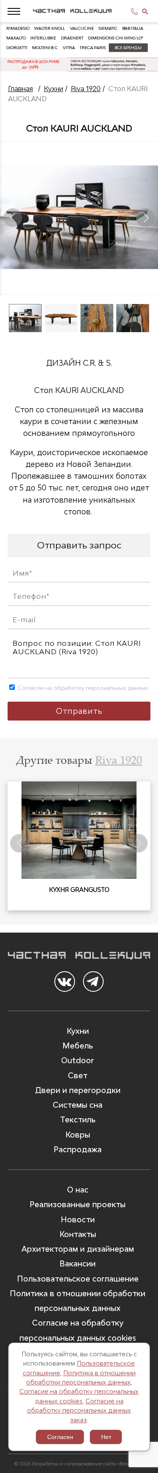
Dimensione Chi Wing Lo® (115, 38)
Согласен (60, 1437)
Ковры (77, 1134)
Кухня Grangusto (79, 889)
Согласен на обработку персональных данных (82, 687)
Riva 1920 (86, 88)
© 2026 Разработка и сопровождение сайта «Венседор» (79, 1463)
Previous (12, 217)
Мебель (77, 1045)
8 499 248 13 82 (135, 11)
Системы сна (77, 1105)
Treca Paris (93, 47)
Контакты (77, 1234)
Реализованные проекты (77, 1204)
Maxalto (16, 38)
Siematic (108, 28)
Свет (77, 1075)
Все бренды (128, 47)
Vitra (69, 47)
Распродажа (78, 1149)
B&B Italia (132, 28)
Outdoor (77, 1060)
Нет (106, 1437)
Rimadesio (17, 28)
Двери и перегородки (78, 1090)
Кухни (53, 88)
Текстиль (77, 1119)
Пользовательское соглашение (78, 1278)
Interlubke (43, 38)
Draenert (72, 38)
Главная (20, 88)
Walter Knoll (49, 28)
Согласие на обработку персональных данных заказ (79, 1410)
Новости (78, 1219)
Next (145, 217)
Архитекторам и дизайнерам (77, 1249)
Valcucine (82, 28)
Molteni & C (45, 47)
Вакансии (77, 1263)
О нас (77, 1189)
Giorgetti (16, 47)
